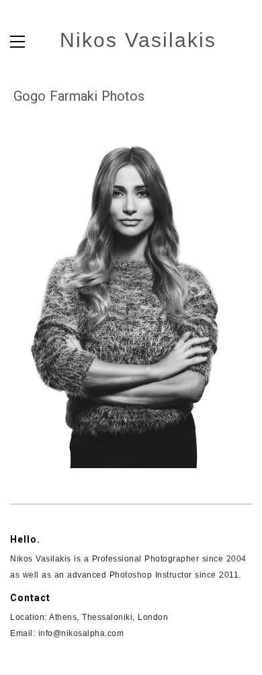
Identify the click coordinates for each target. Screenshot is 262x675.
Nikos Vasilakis (138, 40)
